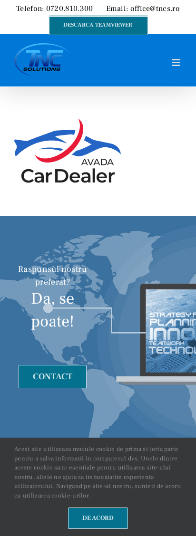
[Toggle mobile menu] (177, 62)
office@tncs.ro (155, 8)
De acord (98, 518)
